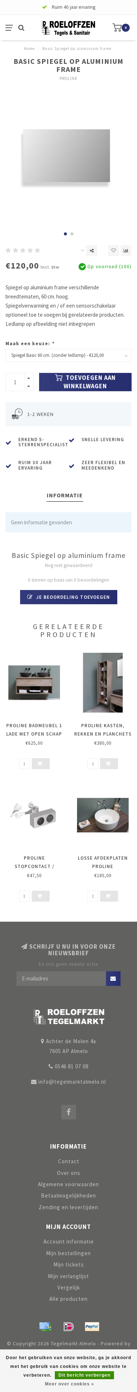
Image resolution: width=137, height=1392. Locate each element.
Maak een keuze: (29, 343)
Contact (68, 1161)
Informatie (65, 495)
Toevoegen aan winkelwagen (90, 382)
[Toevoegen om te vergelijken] (126, 250)
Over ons (68, 1172)
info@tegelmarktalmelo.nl (72, 1081)
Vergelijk (68, 1287)
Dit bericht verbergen (84, 1375)
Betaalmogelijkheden (68, 1195)
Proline (68, 78)
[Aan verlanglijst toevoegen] (113, 250)
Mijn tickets (68, 1264)
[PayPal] (92, 1326)
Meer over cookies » (69, 1384)
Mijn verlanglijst (68, 1276)
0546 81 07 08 (71, 1066)
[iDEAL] (69, 1326)
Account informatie (68, 1241)
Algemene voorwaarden (68, 1184)
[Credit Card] (45, 1326)
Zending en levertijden (68, 1207)
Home (29, 48)
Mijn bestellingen (68, 1253)
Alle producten (68, 1298)
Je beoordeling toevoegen (72, 597)
